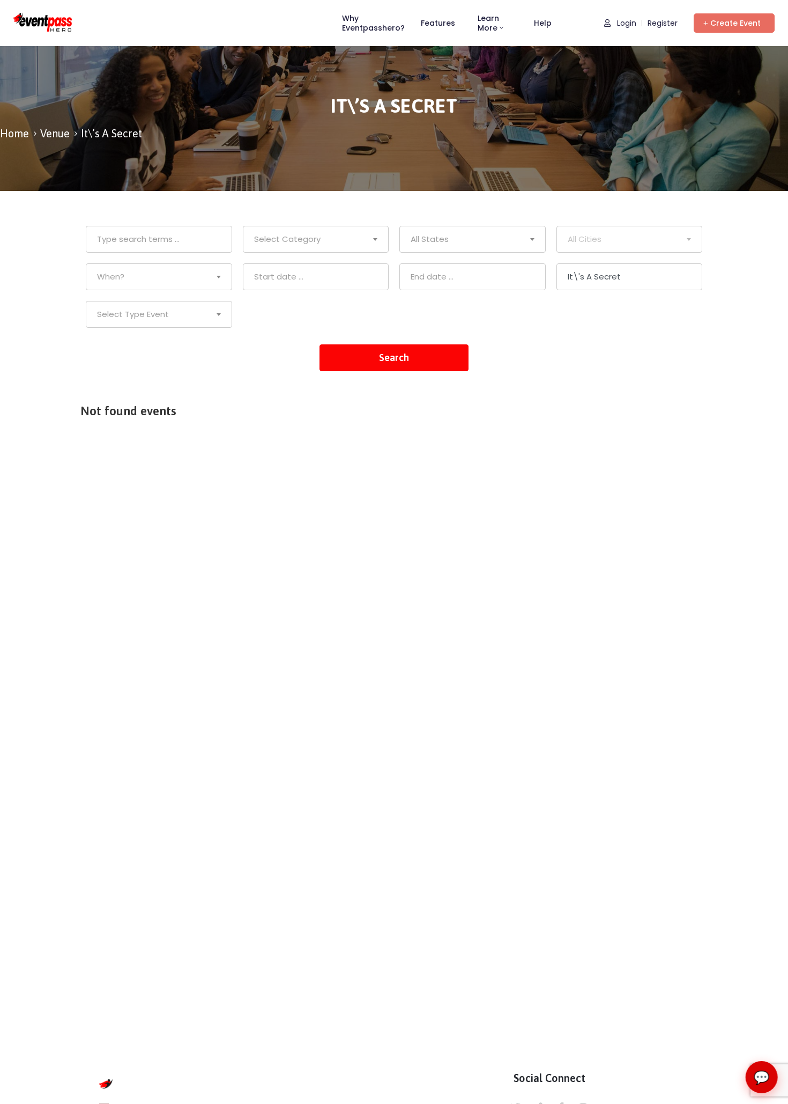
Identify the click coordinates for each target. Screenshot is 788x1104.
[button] (734, 23)
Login (625, 23)
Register (663, 23)
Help (543, 23)
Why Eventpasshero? (373, 23)
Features (438, 23)
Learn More (488, 23)
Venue (55, 133)
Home (14, 133)
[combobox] (316, 239)
